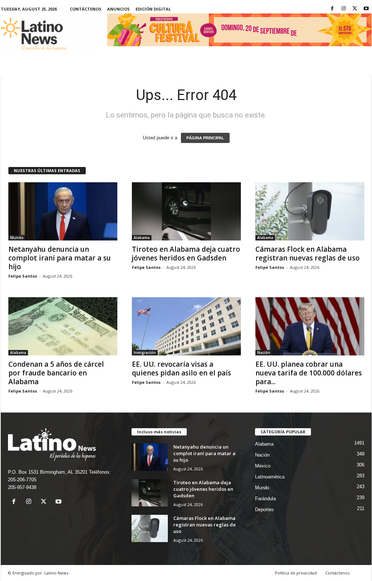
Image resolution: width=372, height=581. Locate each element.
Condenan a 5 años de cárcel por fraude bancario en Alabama (56, 372)
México (262, 466)
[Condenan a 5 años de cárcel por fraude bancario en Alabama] (62, 326)
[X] (355, 9)
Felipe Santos (22, 276)
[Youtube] (366, 9)
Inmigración (145, 352)
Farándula (265, 498)
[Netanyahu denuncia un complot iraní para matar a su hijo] (62, 211)
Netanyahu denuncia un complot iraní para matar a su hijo (59, 257)
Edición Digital (153, 9)
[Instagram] (343, 9)
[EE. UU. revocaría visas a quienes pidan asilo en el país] (186, 326)
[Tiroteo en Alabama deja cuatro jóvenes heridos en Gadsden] (186, 211)
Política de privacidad (296, 573)
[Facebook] (332, 9)
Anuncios (118, 9)
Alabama (142, 237)
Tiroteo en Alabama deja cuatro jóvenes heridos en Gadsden (186, 253)
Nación (263, 352)
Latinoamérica (269, 476)
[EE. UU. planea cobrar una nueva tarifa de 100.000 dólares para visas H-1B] (309, 326)
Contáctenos (85, 9)
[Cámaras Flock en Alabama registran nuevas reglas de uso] (309, 211)
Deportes (264, 509)
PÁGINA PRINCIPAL (205, 138)
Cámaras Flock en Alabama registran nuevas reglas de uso (307, 253)
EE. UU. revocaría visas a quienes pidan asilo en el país (181, 368)
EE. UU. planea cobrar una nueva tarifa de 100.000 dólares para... (308, 372)
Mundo (17, 237)
